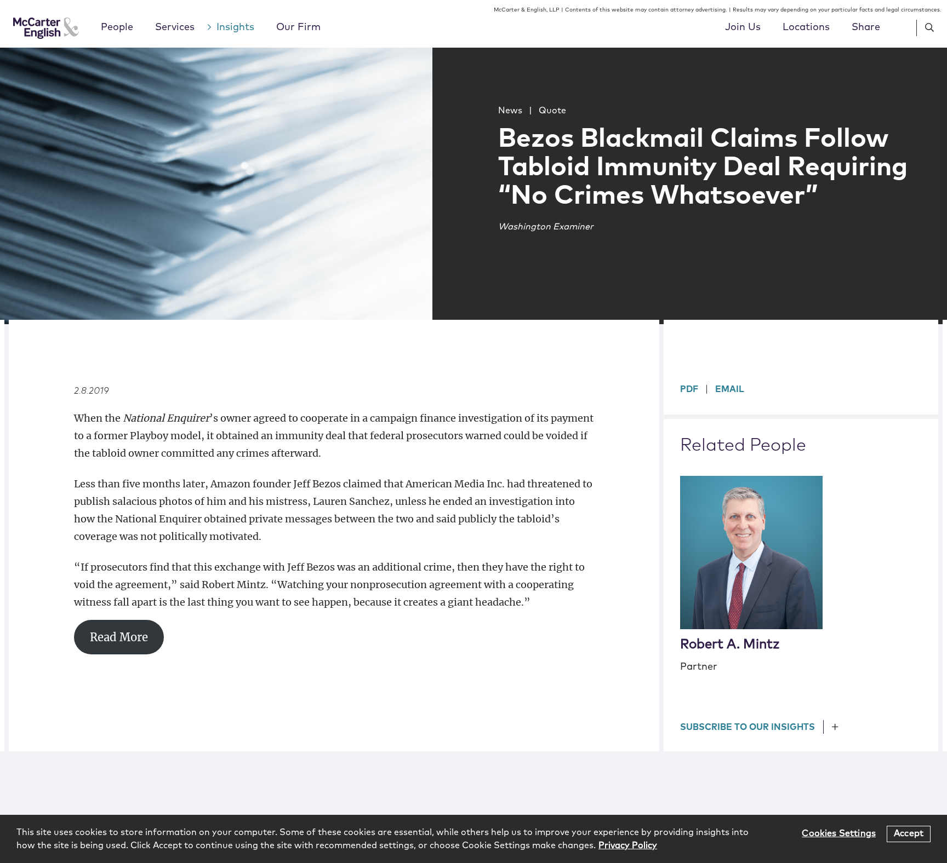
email (729, 389)
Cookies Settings (839, 833)
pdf (689, 389)
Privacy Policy (627, 845)
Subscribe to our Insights (747, 727)
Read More (119, 637)
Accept (908, 833)
